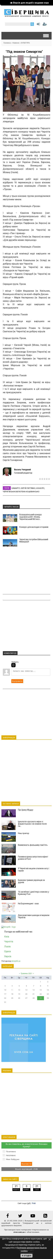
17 (5, 994)
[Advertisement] (26, 571)
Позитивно (11, 1151)
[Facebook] (7, 1217)
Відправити (17, 681)
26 (19, 998)
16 (48, 990)
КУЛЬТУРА (25, 43)
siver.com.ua (19, 1232)
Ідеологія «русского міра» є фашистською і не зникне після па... (32, 823)
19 (19, 994)
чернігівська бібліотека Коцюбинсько (21, 491)
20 (26, 994)
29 (41, 998)
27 (26, 998)
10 (5, 990)
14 (33, 990)
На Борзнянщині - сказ (28, 903)
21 (33, 994)
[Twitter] (20, 1217)
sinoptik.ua (15, 961)
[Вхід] (13, 665)
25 (12, 998)
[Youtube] (33, 1217)
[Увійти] (37, 25)
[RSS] (45, 1217)
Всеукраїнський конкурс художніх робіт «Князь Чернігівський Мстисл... (30, 516)
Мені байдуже (12, 1159)
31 (5, 1002)
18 (12, 994)
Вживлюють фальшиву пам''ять (33, 845)
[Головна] (26, 16)
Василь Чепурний (22, 469)
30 (48, 998)
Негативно (11, 1155)
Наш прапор (23, 833)
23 (48, 994)
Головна (7, 43)
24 (5, 998)
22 (41, 994)
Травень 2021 (26, 973)
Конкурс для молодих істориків (33, 527)
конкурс (40, 488)
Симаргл (15, 488)
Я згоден (26, 1256)
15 (41, 990)
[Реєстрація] (45, 25)
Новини (15, 43)
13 (26, 990)
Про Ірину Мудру (25, 810)
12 (19, 990)
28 (33, 998)
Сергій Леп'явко (28, 488)
